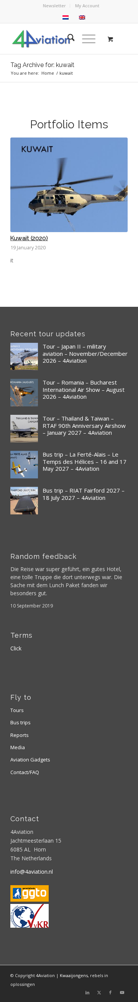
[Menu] (84, 38)
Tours (17, 710)
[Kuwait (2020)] (69, 185)
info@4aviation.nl (31, 871)
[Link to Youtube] (122, 992)
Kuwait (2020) (29, 238)
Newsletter (54, 5)
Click (15, 648)
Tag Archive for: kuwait (42, 65)
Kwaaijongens (74, 975)
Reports (19, 735)
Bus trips (20, 722)
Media (17, 747)
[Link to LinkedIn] (87, 992)
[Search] (67, 38)
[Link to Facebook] (110, 992)
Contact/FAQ (24, 772)
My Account (87, 5)
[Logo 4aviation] (57, 38)
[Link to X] (99, 992)
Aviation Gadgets (30, 759)
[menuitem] (54, 6)
